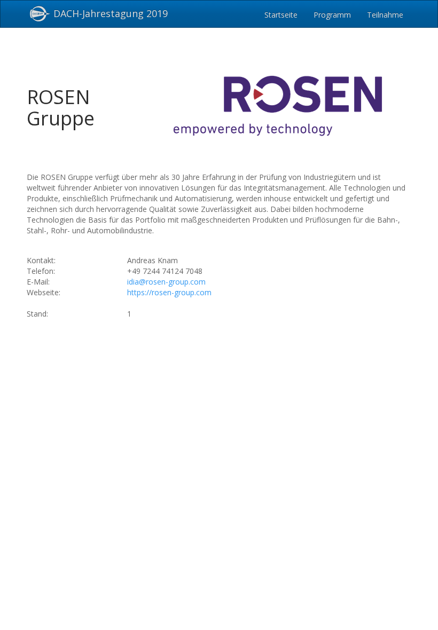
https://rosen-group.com (169, 292)
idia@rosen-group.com (166, 282)
